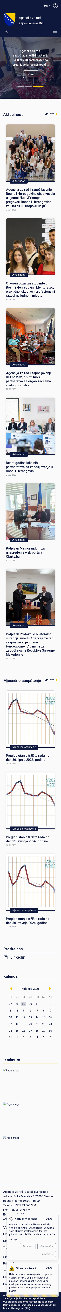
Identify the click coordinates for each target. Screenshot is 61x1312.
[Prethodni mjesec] (11, 989)
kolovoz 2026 (30, 988)
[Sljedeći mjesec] (50, 989)
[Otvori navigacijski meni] (55, 31)
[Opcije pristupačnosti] (55, 5)
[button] (24, 1004)
